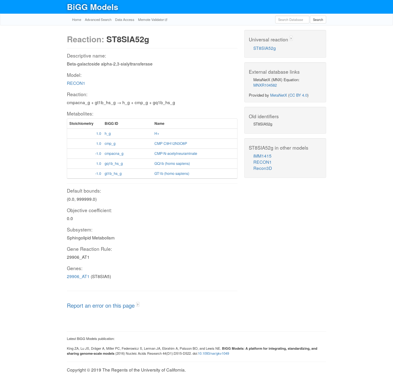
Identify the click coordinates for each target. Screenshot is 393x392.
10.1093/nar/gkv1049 (213, 353)
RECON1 (76, 83)
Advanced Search (98, 19)
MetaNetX (278, 95)
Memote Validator (151, 19)
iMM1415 (262, 156)
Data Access (124, 19)
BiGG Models (92, 7)
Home (76, 19)
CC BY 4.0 (298, 95)
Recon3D (262, 168)
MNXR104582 (265, 85)
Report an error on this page (101, 305)
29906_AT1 (78, 276)
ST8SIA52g (264, 48)
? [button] (138, 305)
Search (318, 19)
